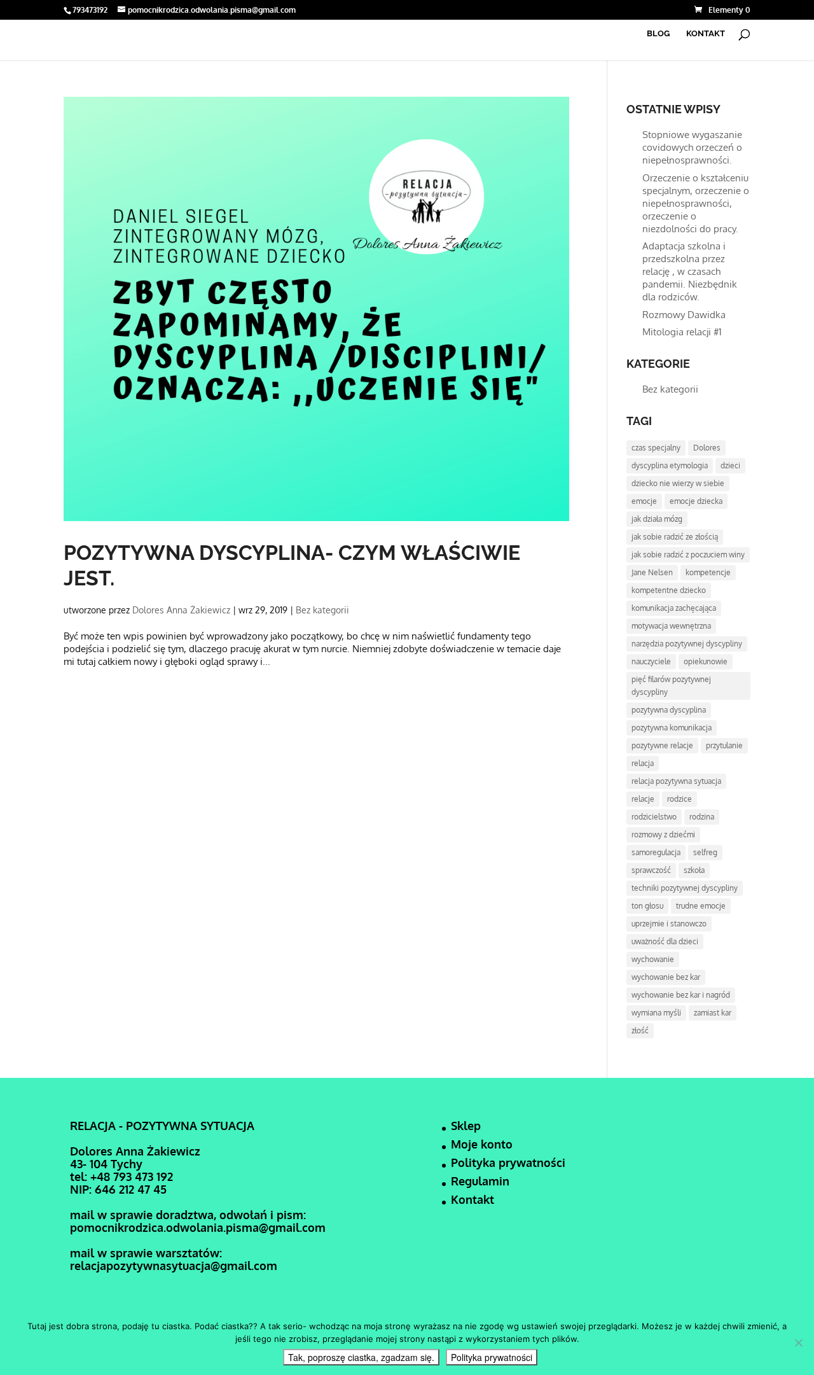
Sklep (466, 1126)
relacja (642, 763)
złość (640, 1030)
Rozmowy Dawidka (684, 315)
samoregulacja (655, 852)
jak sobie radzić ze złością (674, 536)
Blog (658, 33)
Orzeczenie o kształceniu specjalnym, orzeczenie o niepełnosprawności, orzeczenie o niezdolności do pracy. (695, 203)
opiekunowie (706, 661)
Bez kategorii (322, 609)
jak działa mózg (656, 519)
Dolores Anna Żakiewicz (181, 609)
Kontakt (705, 33)
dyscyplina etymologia (669, 465)
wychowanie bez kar (665, 977)
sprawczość (651, 870)
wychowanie (652, 959)
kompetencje (708, 572)
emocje (644, 501)
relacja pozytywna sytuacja (676, 781)
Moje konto (482, 1144)
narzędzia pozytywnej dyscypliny (686, 643)
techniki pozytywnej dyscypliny (684, 888)
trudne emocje (701, 906)
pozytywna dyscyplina (668, 710)
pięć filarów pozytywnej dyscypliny (671, 685)
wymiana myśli (656, 1012)
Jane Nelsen (652, 572)
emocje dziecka (696, 501)
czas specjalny (655, 447)
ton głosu (647, 906)
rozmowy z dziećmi (663, 834)
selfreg (705, 852)
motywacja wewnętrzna (671, 626)
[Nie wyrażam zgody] (798, 1342)
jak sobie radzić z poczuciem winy (688, 554)
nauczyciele (651, 661)
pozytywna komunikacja (671, 727)
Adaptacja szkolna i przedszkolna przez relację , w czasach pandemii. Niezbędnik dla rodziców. (689, 271)
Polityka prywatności (508, 1162)
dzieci (730, 465)
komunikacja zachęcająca (673, 608)
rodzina (701, 816)
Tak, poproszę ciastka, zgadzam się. (361, 1357)
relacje (642, 799)
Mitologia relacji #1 (682, 332)
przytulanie (724, 745)
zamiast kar (712, 1012)
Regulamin (480, 1181)
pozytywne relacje (662, 745)
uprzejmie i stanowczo (669, 923)
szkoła (694, 870)
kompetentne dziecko (668, 590)
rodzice (679, 799)
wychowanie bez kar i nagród (680, 995)
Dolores (707, 447)
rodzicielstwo (654, 816)
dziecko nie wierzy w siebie (677, 483)
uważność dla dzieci (664, 941)
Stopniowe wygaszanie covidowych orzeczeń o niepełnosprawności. (692, 147)
